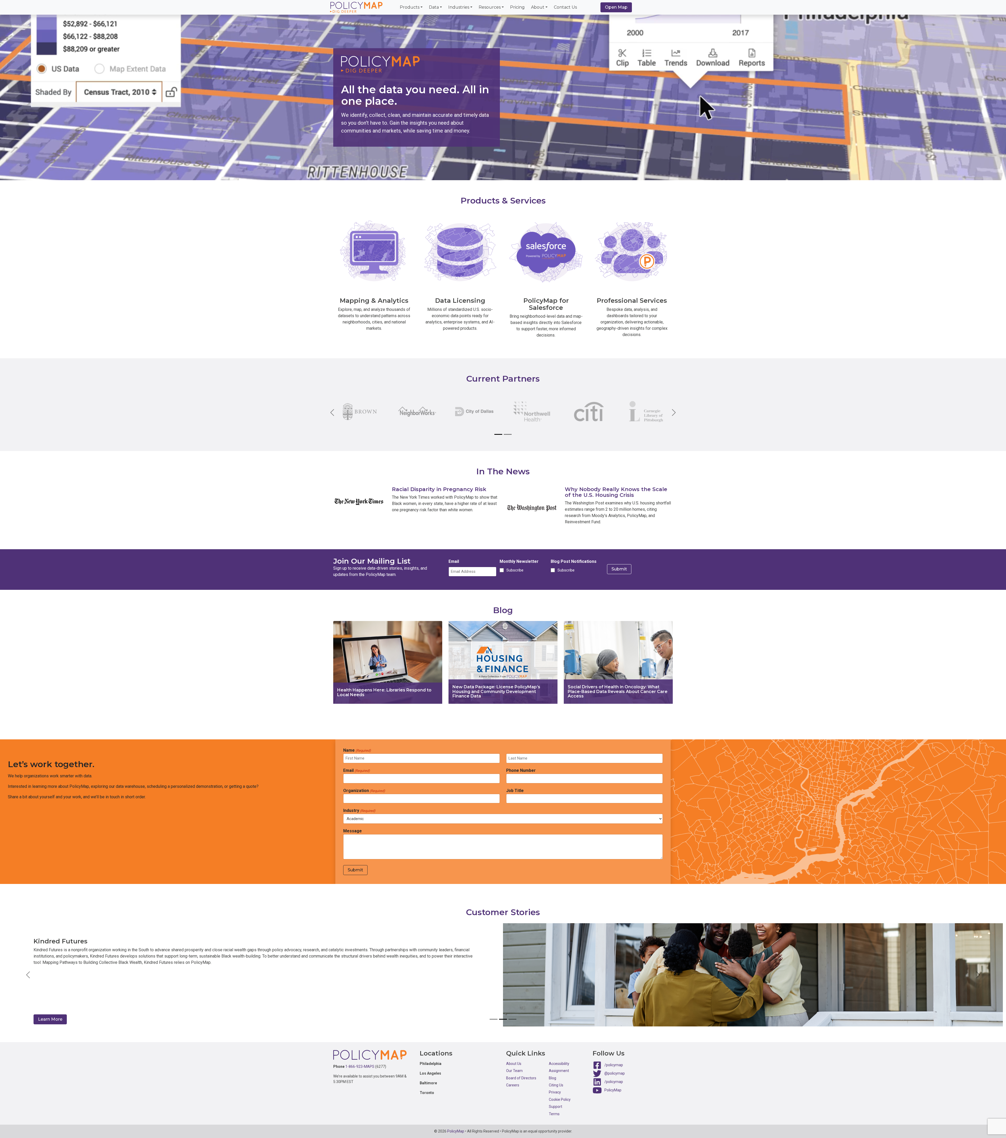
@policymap (614, 1073)
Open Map (616, 7)
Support (555, 1106)
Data (434, 7)
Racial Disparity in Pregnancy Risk (439, 489)
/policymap (613, 1065)
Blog (552, 1078)
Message (352, 830)
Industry (359, 810)
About (537, 7)
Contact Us (565, 7)
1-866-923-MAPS (359, 1066)
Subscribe (514, 570)
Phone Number (521, 770)
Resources (490, 7)
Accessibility (559, 1064)
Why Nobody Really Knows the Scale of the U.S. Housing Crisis (616, 492)
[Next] (669, 412)
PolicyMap (612, 1090)
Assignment (559, 1071)
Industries (458, 7)
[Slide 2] (508, 434)
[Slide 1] (498, 434)
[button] (28, 974)
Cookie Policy (560, 1099)
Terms (554, 1114)
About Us (513, 1064)
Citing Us (556, 1085)
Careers (512, 1085)
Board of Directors (521, 1078)
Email (454, 561)
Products (409, 7)
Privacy (555, 1092)
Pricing (517, 7)
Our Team (514, 1071)
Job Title (515, 790)
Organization (364, 790)
